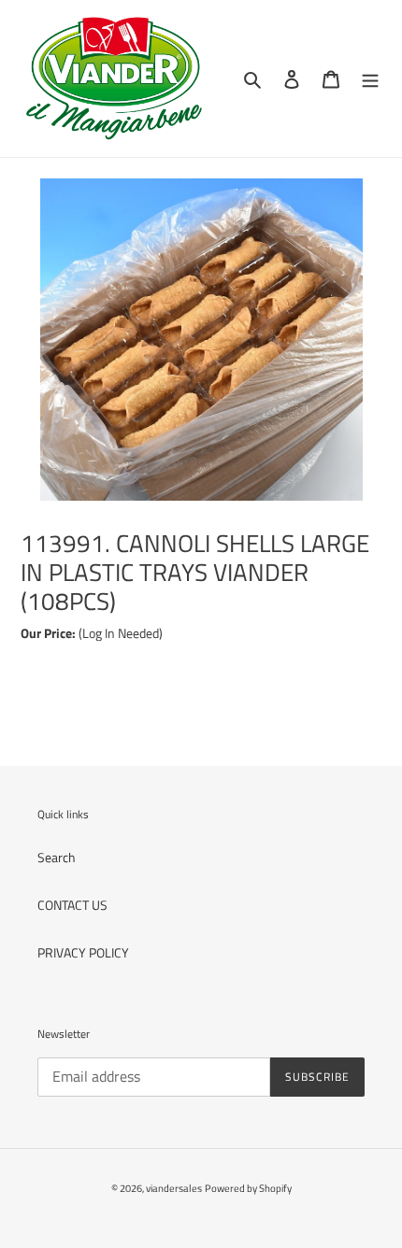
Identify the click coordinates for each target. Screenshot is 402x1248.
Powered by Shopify (248, 1188)
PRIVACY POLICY (83, 952)
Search (56, 857)
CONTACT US (72, 905)
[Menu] (370, 79)
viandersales (174, 1188)
